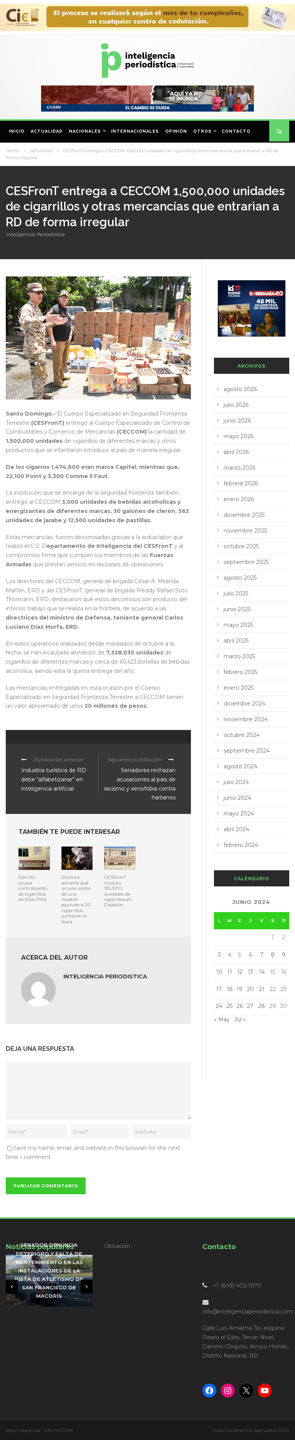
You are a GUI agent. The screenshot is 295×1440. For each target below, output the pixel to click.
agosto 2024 (240, 766)
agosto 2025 (240, 577)
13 (250, 971)
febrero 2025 (240, 672)
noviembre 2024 (246, 719)
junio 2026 (237, 420)
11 (229, 971)
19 (239, 989)
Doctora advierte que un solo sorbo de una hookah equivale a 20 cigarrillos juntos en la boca (76, 899)
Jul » (240, 1019)
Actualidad (47, 131)
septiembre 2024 (247, 750)
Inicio (17, 131)
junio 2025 (237, 609)
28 (261, 1006)
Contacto (236, 131)
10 (219, 971)
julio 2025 (236, 593)
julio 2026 (236, 404)
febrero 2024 (241, 845)
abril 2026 (236, 452)
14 (262, 971)
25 (229, 1006)
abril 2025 (236, 640)
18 (230, 989)
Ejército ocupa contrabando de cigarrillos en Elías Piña (32, 888)
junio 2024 (237, 797)
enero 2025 (239, 687)
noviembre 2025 (245, 530)
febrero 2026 (241, 483)
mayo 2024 (239, 813)
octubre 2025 (241, 546)
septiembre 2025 (246, 562)
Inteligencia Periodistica (35, 234)
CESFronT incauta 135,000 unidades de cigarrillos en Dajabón (118, 890)
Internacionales (135, 131)
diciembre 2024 (244, 703)
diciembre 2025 (244, 514)
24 (219, 1006)
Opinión (176, 131)
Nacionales (85, 131)
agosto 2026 (240, 389)
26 (240, 1006)
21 (261, 989)
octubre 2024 (242, 735)
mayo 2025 (238, 624)
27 (250, 1006)
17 (219, 989)
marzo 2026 (239, 467)
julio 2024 (236, 782)
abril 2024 (236, 829)
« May (222, 1019)
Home (12, 150)
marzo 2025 (239, 656)
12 (239, 971)
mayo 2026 (239, 436)
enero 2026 (239, 499)
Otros (202, 131)
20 (250, 989)
